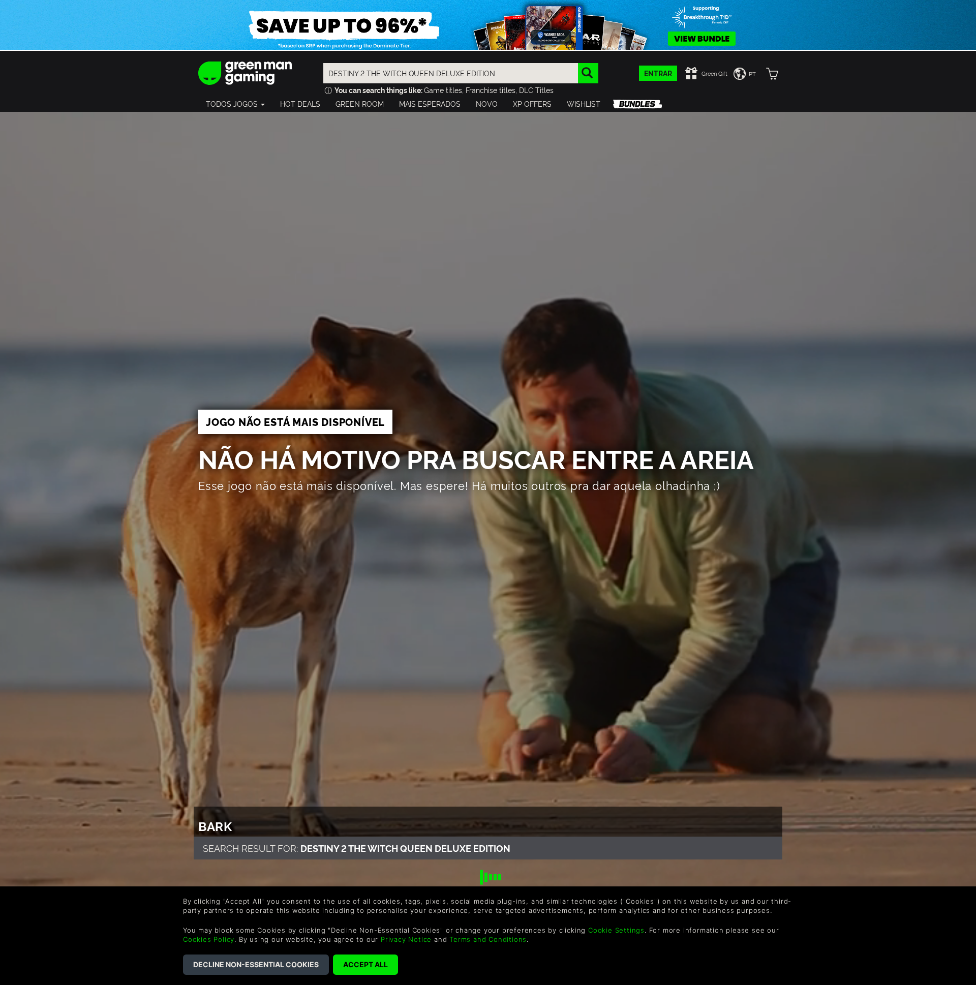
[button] (235, 104)
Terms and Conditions (488, 939)
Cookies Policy (208, 939)
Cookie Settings (616, 930)
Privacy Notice (406, 939)
